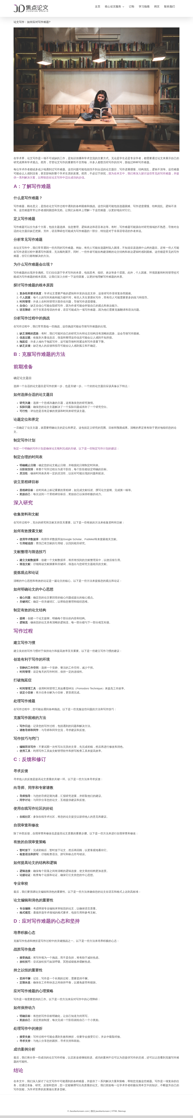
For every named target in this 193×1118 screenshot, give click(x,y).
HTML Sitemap (119, 1111)
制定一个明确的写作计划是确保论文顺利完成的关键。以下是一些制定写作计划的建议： (66, 448)
